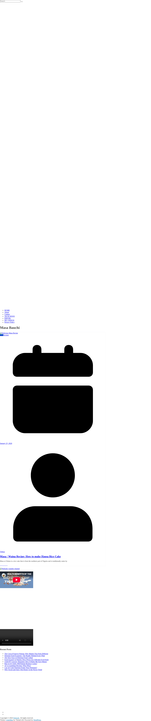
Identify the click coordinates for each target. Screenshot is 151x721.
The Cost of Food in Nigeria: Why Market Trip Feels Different (26, 654)
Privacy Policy (9, 322)
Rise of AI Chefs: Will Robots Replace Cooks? (20, 664)
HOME (7, 310)
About (6, 312)
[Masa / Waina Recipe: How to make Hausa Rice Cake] (9, 333)
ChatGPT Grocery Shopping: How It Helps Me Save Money (25, 662)
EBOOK (7, 318)
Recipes (6, 335)
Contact (7, 314)
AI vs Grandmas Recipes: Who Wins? (17, 666)
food (1, 335)
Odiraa (2, 552)
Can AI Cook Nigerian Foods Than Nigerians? (20, 668)
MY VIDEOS (9, 320)
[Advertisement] (66, 609)
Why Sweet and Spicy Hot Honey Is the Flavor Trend (23, 670)
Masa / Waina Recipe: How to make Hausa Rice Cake (30, 556)
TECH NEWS (9, 316)
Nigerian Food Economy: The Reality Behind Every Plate (24, 656)
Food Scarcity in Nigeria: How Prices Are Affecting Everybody (26, 660)
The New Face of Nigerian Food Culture (18, 658)
